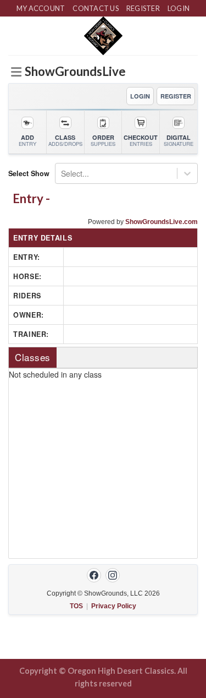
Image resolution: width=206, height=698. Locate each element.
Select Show (28, 173)
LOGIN (140, 96)
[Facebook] (94, 575)
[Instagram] (112, 575)
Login (179, 8)
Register (143, 8)
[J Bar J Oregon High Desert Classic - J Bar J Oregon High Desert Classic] (103, 36)
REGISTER (175, 96)
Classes (33, 357)
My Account (40, 8)
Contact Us (96, 8)
